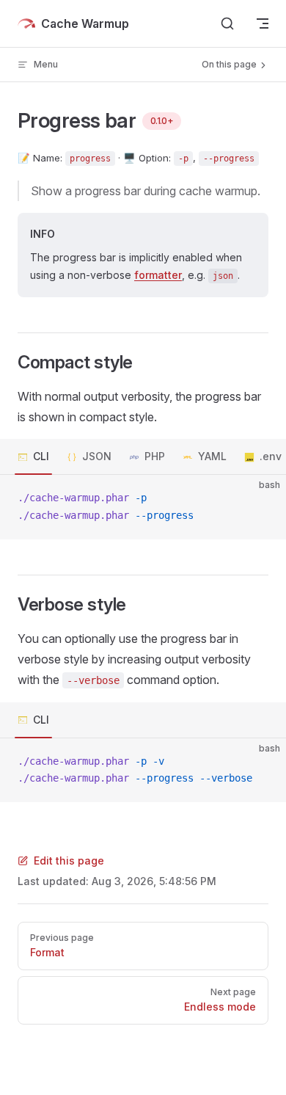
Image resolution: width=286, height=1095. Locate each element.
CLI (41, 456)
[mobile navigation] (262, 23)
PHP (154, 456)
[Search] (227, 23)
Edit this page (69, 860)
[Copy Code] (262, 498)
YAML (212, 456)
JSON (96, 456)
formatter (158, 275)
